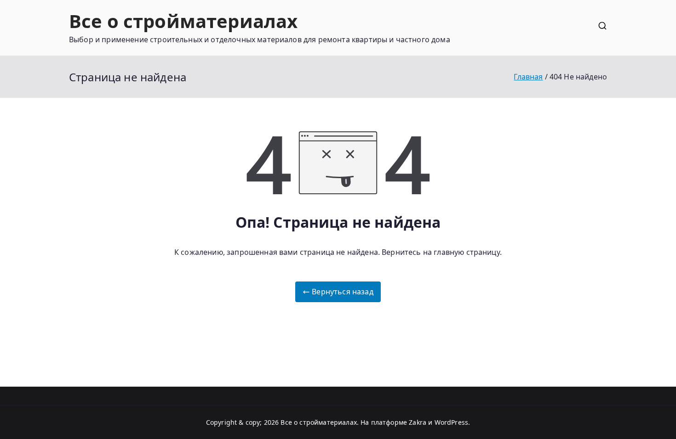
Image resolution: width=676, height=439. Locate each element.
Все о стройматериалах (183, 21)
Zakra (417, 422)
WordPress (451, 422)
